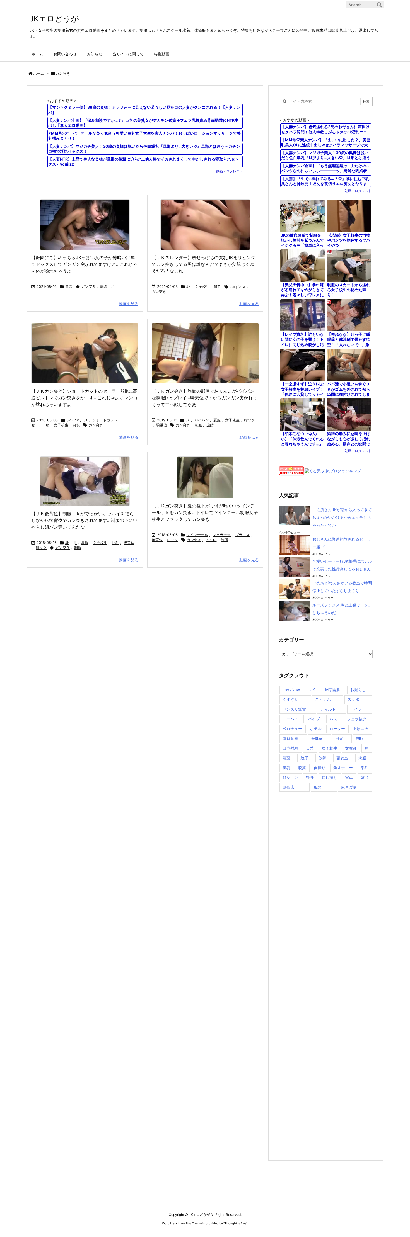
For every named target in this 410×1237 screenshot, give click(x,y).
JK (188, 286)
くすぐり (290, 699)
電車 (349, 777)
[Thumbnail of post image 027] (84, 224)
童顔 (69, 286)
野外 (310, 777)
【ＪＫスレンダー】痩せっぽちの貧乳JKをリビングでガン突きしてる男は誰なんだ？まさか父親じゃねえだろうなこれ (203, 264)
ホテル (316, 728)
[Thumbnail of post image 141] (84, 353)
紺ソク (249, 420)
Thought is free (235, 1223)
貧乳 (217, 286)
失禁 (310, 748)
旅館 (210, 425)
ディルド (328, 709)
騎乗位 (161, 425)
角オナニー (343, 767)
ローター (337, 728)
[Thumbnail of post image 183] (205, 224)
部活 (364, 767)
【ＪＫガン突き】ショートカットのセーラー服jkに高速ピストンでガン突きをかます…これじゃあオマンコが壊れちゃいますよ (84, 397)
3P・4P (72, 420)
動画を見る (128, 303)
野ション (290, 777)
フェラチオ (222, 535)
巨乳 (115, 542)
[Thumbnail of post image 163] (205, 477)
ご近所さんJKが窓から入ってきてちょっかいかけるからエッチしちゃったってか (342, 517)
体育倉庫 (290, 738)
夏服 (217, 420)
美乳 (286, 767)
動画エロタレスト (229, 171)
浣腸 (362, 757)
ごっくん (323, 699)
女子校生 (202, 286)
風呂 (318, 787)
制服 (198, 425)
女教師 (351, 748)
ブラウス (242, 535)
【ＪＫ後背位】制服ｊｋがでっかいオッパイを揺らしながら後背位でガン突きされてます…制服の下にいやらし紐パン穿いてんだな (84, 520)
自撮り (319, 767)
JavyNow (238, 286)
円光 (339, 738)
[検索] (379, 4)
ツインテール (197, 535)
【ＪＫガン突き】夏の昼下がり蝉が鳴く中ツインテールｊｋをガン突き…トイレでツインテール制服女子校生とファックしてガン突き (205, 512)
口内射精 (290, 748)
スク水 (353, 699)
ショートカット (104, 420)
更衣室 (342, 757)
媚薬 (286, 757)
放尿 (304, 757)
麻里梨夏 (349, 787)
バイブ (314, 718)
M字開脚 (332, 689)
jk (75, 542)
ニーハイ (290, 718)
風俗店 (288, 787)
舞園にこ (107, 286)
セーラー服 (40, 425)
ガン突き (88, 286)
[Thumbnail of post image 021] (84, 481)
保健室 (317, 738)
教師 (322, 757)
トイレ (211, 540)
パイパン (201, 420)
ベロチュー (292, 728)
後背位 (129, 542)
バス (333, 718)
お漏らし (358, 689)
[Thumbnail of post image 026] (205, 353)
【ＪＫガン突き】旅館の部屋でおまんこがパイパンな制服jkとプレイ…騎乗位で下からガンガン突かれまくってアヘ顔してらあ (204, 397)
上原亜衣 (360, 728)
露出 (364, 777)
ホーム (38, 73)
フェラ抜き (356, 718)
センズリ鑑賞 (294, 709)
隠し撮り (329, 777)
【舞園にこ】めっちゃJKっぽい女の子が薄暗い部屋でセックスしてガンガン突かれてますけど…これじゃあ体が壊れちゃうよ (84, 264)
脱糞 (302, 767)
